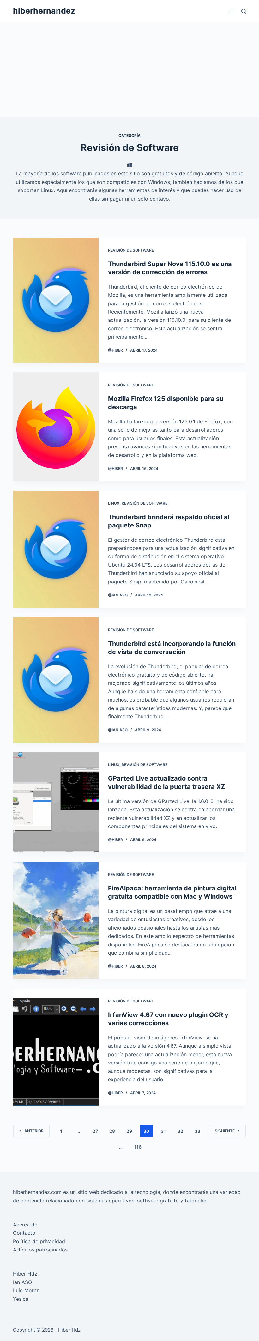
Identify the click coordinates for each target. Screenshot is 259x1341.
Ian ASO (22, 1282)
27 (95, 1131)
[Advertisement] (129, 69)
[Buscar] (243, 11)
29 (129, 1131)
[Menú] (232, 11)
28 (112, 1131)
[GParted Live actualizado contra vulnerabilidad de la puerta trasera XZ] (56, 802)
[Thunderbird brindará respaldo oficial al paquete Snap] (56, 549)
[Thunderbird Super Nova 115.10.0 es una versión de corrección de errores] (56, 300)
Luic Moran (26, 1290)
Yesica (20, 1299)
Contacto (24, 1233)
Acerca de (25, 1224)
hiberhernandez (44, 11)
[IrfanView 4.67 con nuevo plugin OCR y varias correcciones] (56, 1047)
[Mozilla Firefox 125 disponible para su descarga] (56, 426)
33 (197, 1131)
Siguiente (225, 1130)
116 (138, 1147)
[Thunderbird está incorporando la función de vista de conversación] (56, 680)
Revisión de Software (131, 250)
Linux (113, 503)
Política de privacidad (39, 1241)
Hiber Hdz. (26, 1273)
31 (163, 1131)
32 (180, 1131)
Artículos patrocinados (40, 1249)
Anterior (34, 1130)
